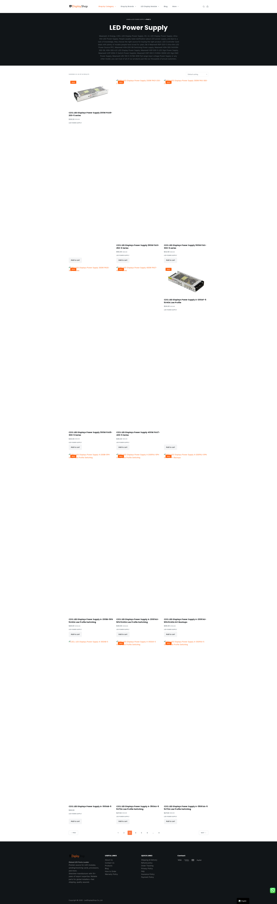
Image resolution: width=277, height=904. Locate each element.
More (174, 6)
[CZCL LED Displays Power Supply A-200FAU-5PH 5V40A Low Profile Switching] (138, 534)
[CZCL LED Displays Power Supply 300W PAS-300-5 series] (186, 160)
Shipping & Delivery (149, 860)
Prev (74, 833)
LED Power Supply (138, 19)
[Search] (204, 6)
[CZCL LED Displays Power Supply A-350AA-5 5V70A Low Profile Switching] (138, 721)
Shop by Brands (127, 6)
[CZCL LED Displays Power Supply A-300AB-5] (91, 721)
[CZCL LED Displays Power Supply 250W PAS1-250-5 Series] (138, 160)
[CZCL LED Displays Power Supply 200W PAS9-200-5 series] (91, 94)
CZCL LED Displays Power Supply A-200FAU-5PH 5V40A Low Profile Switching (137, 620)
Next (202, 833)
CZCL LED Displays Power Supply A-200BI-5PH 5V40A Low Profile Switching (91, 620)
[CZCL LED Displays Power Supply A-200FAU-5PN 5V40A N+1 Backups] (186, 534)
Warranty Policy (111, 874)
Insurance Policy (148, 874)
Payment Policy (147, 877)
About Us (109, 860)
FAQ (142, 871)
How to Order (110, 871)
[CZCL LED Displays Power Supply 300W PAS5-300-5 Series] (91, 347)
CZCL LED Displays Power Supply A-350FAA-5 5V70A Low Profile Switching (186, 808)
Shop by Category (106, 6)
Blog (165, 6)
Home (128, 19)
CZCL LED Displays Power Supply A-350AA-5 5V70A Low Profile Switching (137, 808)
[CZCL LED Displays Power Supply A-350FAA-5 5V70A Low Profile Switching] (186, 721)
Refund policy (146, 863)
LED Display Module (149, 6)
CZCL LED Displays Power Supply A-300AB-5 (90, 806)
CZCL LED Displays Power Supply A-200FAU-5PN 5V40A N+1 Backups (185, 620)
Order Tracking (147, 866)
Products (108, 866)
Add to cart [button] (75, 260)
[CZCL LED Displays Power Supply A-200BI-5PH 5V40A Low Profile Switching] (91, 534)
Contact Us (109, 863)
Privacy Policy (147, 868)
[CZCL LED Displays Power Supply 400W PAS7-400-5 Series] (138, 347)
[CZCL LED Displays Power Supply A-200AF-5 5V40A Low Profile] (186, 281)
